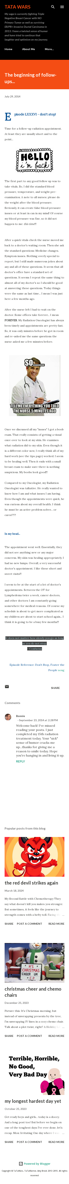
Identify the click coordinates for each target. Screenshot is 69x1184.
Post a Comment (29, 923)
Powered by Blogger (36, 1163)
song (61, 670)
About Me (28, 49)
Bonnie (20, 716)
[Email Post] (7, 687)
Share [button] (55, 687)
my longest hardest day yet (33, 1101)
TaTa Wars (17, 7)
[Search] (53, 7)
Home (8, 49)
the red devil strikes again (31, 883)
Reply (20, 761)
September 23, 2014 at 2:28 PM (38, 720)
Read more (56, 923)
